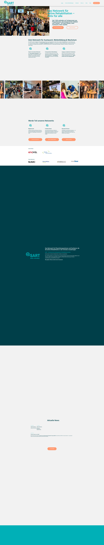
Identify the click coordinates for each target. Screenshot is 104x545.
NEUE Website (39, 426)
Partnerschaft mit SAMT (35, 434)
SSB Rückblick (33, 426)
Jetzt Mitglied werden (58, 27)
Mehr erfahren (72, 27)
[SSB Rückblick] (34, 424)
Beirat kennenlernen (52, 139)
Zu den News (52, 448)
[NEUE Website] (39, 424)
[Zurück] (6, 89)
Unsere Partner (69, 139)
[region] (52, 89)
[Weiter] (97, 89)
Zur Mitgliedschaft (35, 139)
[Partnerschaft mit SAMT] (52, 431)
